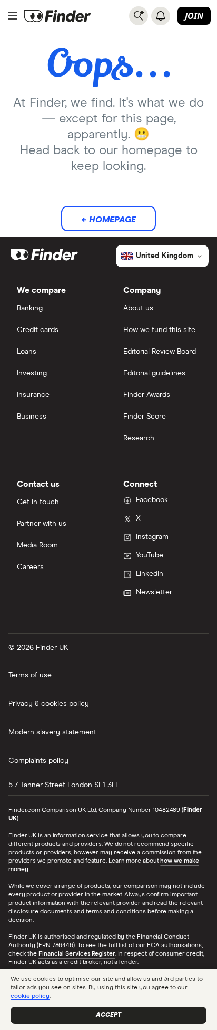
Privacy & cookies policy (48, 703)
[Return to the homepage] (57, 16)
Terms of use (30, 675)
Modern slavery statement (52, 732)
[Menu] (12, 16)
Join (194, 16)
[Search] (138, 15)
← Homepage (108, 219)
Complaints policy (38, 760)
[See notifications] (160, 16)
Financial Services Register (76, 954)
